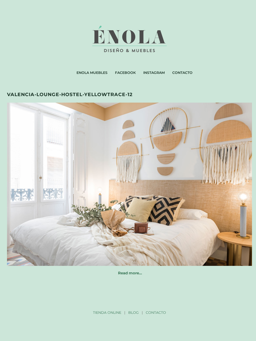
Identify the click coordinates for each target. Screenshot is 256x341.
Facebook (125, 72)
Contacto (182, 72)
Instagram (154, 72)
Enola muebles (92, 72)
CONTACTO (156, 313)
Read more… (130, 273)
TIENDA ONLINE (107, 313)
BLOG (133, 313)
